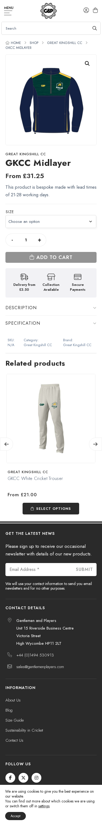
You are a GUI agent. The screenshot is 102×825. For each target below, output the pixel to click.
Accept (15, 816)
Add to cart (54, 257)
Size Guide (14, 720)
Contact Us (14, 740)
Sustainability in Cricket (24, 730)
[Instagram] (36, 778)
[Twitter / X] (23, 778)
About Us (13, 700)
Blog (9, 710)
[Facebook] (10, 778)
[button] (87, 63)
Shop (34, 42)
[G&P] (48, 11)
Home (16, 42)
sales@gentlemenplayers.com (40, 667)
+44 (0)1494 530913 (35, 655)
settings (44, 806)
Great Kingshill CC (64, 42)
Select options (53, 508)
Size (10, 212)
